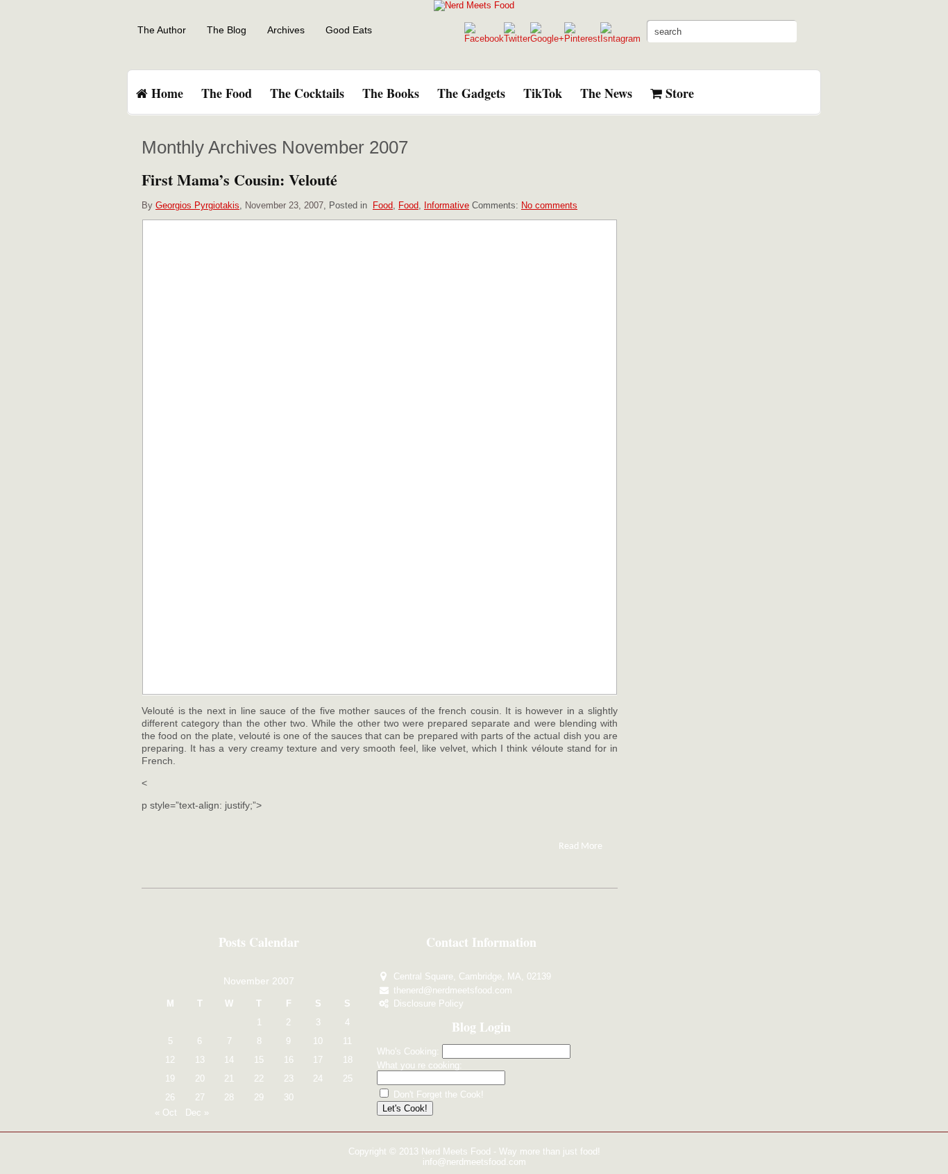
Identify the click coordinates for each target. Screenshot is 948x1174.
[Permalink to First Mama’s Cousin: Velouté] (380, 457)
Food (383, 205)
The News (606, 93)
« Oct (166, 1112)
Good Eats (348, 29)
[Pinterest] (582, 38)
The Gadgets (471, 93)
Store (678, 93)
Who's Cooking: (408, 1051)
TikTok (542, 93)
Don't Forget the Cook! (437, 1094)
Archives (286, 29)
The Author (161, 29)
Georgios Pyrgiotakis (197, 205)
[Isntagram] (620, 38)
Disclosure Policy (428, 1003)
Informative (446, 205)
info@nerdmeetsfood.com (474, 1162)
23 (289, 1078)
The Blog (226, 29)
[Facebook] (484, 38)
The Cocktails (307, 93)
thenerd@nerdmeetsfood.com (452, 990)
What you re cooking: (419, 1065)
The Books (390, 93)
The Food (226, 93)
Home (165, 93)
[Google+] (547, 38)
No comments (549, 205)
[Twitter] (517, 38)
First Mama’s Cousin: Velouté (239, 179)
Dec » (197, 1112)
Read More (580, 846)
